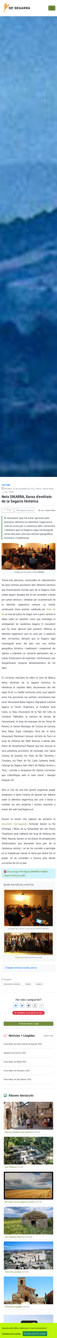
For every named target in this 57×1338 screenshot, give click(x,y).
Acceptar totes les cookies (35, 1334)
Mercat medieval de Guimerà (22, 1132)
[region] (28, 1330)
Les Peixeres (14, 1167)
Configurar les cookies (11, 1334)
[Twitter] (35, 1006)
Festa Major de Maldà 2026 (15, 1061)
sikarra (28, 984)
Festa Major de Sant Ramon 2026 (17, 1079)
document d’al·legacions (15, 823)
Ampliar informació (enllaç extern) (22, 968)
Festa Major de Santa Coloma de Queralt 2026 (23, 1044)
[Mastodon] (28, 1006)
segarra (39, 984)
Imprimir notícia (26, 510)
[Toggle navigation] (51, 8)
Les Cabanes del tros (18, 1236)
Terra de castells (16, 1271)
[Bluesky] (22, 1006)
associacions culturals (12, 984)
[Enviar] (41, 1006)
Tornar (8, 510)
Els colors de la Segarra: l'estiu (23, 1201)
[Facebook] (16, 1006)
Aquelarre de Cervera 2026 (15, 1053)
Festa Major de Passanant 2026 (17, 1070)
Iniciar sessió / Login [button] (29, 1023)
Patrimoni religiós (17, 1306)
